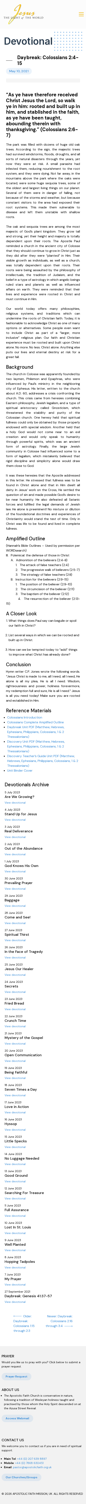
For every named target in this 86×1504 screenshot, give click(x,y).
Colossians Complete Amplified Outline (35, 722)
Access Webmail (17, 1418)
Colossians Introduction (24, 717)
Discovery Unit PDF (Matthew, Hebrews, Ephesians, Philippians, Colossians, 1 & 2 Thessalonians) (36, 746)
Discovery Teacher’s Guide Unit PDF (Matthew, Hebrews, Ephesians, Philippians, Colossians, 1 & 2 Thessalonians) (42, 761)
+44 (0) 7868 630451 (29, 1463)
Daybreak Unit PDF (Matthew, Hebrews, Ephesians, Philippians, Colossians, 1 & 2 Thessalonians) (35, 732)
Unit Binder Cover (20, 770)
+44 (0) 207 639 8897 (32, 1459)
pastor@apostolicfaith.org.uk (32, 1467)
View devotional (15, 802)
